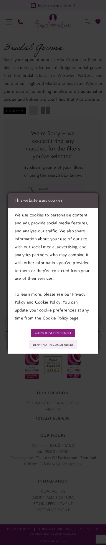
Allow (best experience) (53, 332)
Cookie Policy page (61, 318)
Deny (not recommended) (53, 344)
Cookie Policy (48, 302)
